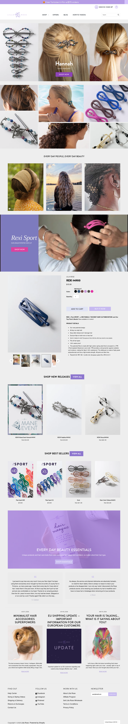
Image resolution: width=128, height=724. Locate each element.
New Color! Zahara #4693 (107, 500)
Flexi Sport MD (20, 500)
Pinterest (40, 700)
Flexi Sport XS (49, 500)
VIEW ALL (77, 377)
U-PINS (64, 135)
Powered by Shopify (37, 722)
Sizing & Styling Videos (16, 697)
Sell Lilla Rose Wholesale (72, 700)
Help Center (12, 693)
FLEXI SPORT (83, 102)
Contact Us (12, 707)
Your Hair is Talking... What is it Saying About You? (103, 619)
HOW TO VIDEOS (79, 15)
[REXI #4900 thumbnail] (15, 359)
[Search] (118, 15)
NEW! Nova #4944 (103, 437)
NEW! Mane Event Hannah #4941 (25, 437)
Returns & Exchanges (16, 704)
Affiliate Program (69, 697)
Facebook (41, 693)
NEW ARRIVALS (19, 130)
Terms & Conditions (70, 704)
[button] (62, 209)
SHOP (44, 15)
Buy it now (100, 309)
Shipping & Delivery (15, 700)
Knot (78, 500)
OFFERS (56, 15)
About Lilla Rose (69, 693)
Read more (25, 671)
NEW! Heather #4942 (63, 437)
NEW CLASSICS (109, 135)
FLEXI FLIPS (19, 98)
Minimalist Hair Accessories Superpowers (25, 619)
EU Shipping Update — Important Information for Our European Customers (64, 620)
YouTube (40, 704)
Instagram (41, 697)
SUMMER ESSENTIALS (83, 106)
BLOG (66, 15)
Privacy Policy (68, 707)
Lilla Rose (70, 277)
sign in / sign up (106, 7)
